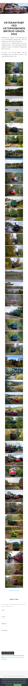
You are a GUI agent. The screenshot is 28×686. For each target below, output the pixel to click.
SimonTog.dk (14, 8)
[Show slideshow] (14, 590)
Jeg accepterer (17, 684)
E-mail (3, 616)
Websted (3, 623)
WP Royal (22, 676)
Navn (3, 610)
